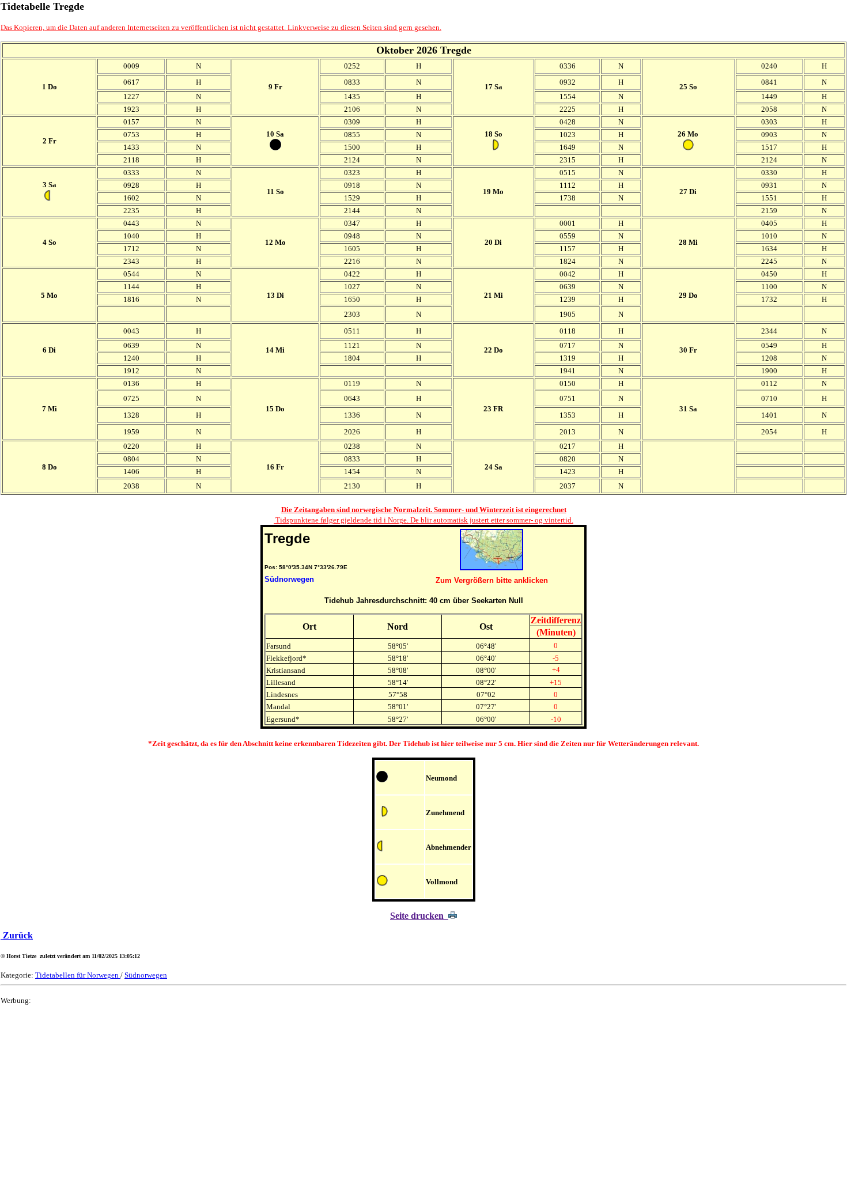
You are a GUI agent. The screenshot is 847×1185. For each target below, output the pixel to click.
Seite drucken (419, 916)
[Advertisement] (346, 1095)
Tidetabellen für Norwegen (77, 975)
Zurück (17, 935)
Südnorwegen (145, 975)
